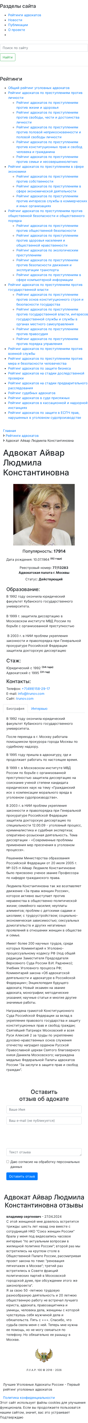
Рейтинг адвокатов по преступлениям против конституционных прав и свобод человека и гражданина (49, 147)
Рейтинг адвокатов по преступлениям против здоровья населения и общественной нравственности (47, 240)
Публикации (18, 25)
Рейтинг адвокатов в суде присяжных (39, 398)
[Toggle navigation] (79, 6)
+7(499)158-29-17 (36, 689)
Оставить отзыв (22, 1176)
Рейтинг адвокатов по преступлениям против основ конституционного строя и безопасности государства (49, 299)
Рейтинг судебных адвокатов (31, 393)
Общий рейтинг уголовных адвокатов (39, 88)
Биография (15, 708)
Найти (8, 57)
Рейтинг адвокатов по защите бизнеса (39, 368)
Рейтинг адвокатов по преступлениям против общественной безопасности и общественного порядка (46, 216)
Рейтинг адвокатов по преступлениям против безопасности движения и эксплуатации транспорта (47, 265)
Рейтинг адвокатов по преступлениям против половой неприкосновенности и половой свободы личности (48, 132)
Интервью (39, 708)
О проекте (16, 30)
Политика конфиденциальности (29, 1398)
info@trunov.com (31, 694)
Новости (15, 20)
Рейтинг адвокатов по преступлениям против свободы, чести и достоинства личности (47, 117)
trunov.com (25, 698)
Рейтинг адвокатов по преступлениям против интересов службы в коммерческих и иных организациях (51, 201)
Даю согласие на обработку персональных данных (45, 1164)
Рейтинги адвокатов (24, 15)
